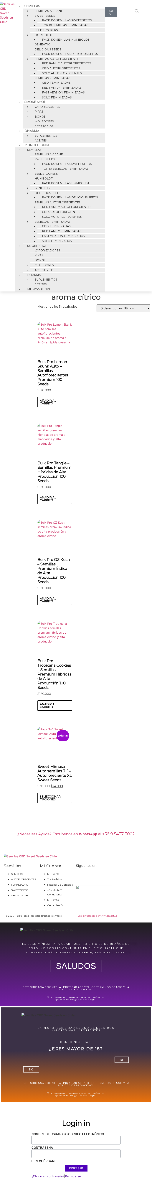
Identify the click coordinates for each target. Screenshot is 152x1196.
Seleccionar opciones (50, 798)
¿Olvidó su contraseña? (48, 1176)
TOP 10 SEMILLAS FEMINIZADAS (65, 25)
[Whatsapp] (101, 875)
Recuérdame (45, 1161)
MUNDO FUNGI (38, 289)
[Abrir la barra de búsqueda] (137, 11)
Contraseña (42, 1147)
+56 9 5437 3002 (118, 833)
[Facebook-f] (80, 875)
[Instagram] (90, 875)
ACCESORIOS (44, 126)
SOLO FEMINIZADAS (57, 97)
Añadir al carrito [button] (48, 402)
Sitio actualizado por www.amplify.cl (98, 915)
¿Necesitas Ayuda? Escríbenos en (59, 834)
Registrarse (73, 1176)
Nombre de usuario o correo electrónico (68, 1134)
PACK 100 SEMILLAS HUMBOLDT (65, 39)
